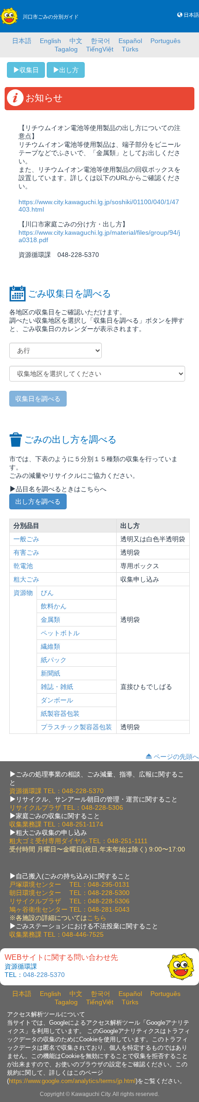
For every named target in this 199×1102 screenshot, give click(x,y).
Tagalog (66, 49)
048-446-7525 (83, 934)
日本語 (191, 15)
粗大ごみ (26, 579)
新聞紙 (50, 673)
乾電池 (23, 566)
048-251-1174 (82, 824)
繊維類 (50, 646)
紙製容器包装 (60, 713)
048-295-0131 (109, 884)
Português (165, 40)
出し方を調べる (38, 501)
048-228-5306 (102, 807)
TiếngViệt (99, 49)
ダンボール (57, 700)
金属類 (50, 619)
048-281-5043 (109, 909)
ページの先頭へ (176, 756)
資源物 (23, 592)
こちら (96, 917)
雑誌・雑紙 (57, 686)
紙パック (54, 660)
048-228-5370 (83, 791)
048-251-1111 (127, 841)
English (50, 40)
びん (47, 592)
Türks (130, 49)
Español (130, 40)
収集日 (29, 70)
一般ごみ (26, 539)
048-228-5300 (109, 892)
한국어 (100, 40)
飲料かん (54, 606)
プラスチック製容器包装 (76, 727)
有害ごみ (26, 552)
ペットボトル (60, 633)
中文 (75, 40)
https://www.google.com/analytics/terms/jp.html (72, 1080)
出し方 (69, 70)
